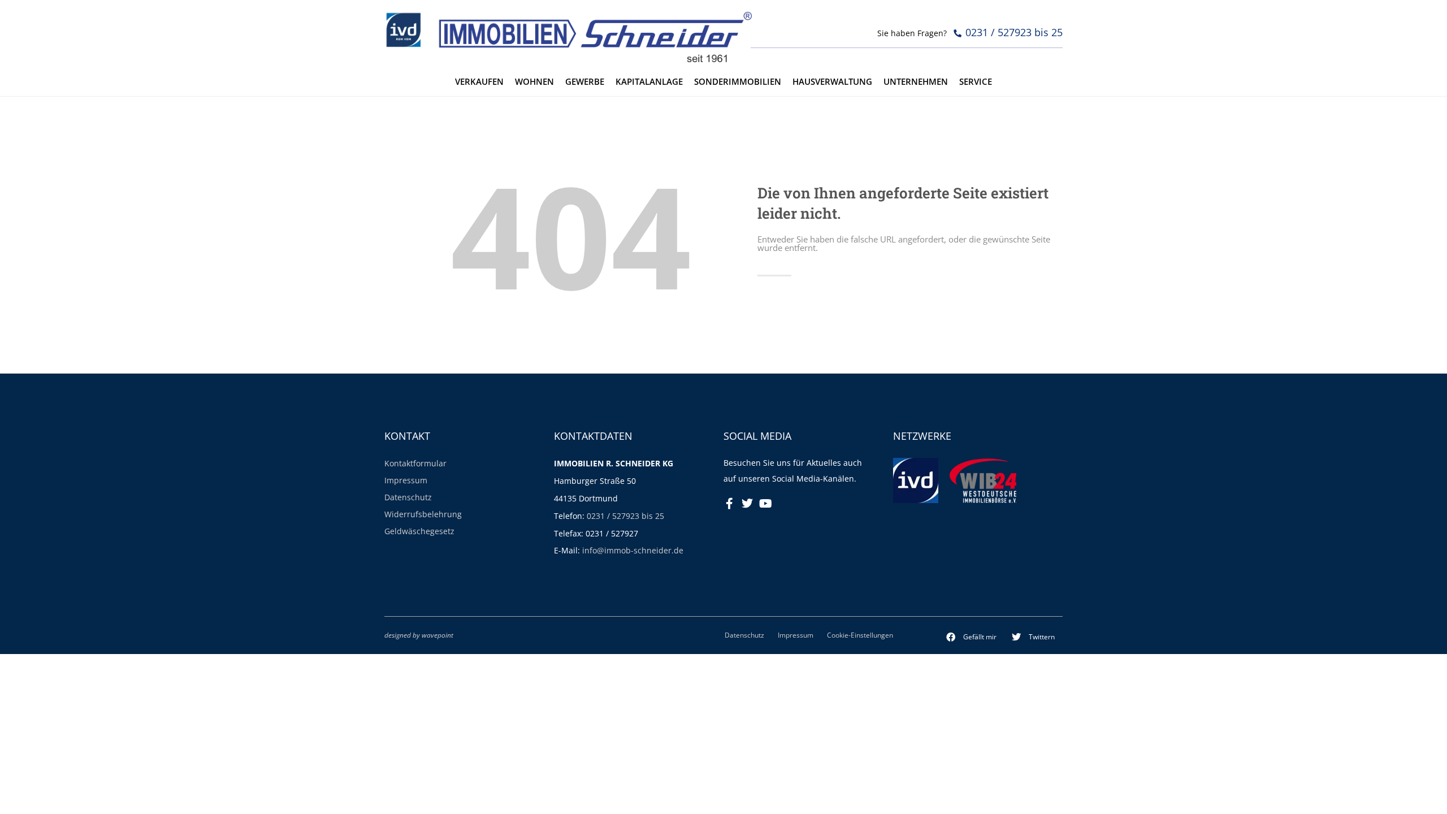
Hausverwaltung (832, 82)
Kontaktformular (415, 463)
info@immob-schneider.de (632, 550)
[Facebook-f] (729, 503)
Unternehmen (915, 82)
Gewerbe (584, 82)
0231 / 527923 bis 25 (625, 515)
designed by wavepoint (418, 634)
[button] (971, 637)
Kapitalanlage (649, 82)
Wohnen (534, 82)
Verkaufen (479, 82)
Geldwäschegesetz (419, 531)
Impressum (405, 480)
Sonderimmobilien (737, 82)
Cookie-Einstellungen (860, 634)
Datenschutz (408, 497)
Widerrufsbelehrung (423, 514)
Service (975, 82)
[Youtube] (765, 503)
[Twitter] (747, 503)
